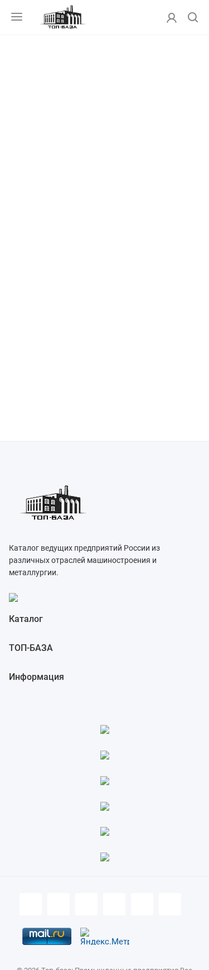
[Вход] (172, 17)
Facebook (31, 904)
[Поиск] (193, 18)
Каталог (26, 619)
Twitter (86, 904)
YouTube (142, 904)
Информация (36, 677)
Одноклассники (170, 904)
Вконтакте (58, 904)
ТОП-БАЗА (31, 648)
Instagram (114, 904)
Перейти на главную (104, 271)
